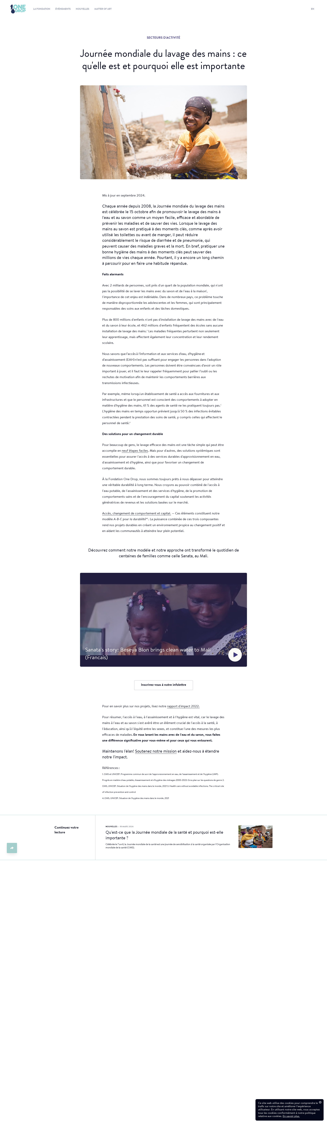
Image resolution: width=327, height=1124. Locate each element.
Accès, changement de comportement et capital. (136, 513)
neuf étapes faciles (135, 451)
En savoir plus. (291, 1116)
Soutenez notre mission (156, 752)
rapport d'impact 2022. (183, 706)
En (312, 9)
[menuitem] (14, 9)
